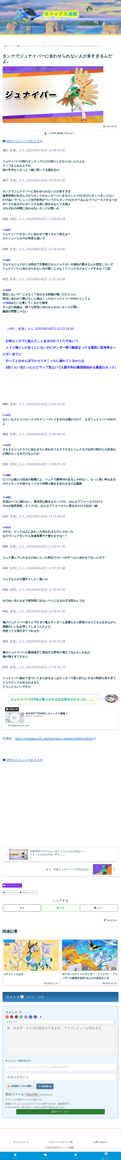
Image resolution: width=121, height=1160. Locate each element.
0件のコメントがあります (24, 141)
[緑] (21, 1017)
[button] (99, 907)
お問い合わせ (100, 1142)
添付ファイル (15, 1094)
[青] (30, 1017)
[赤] (11, 1017)
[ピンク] (26, 1017)
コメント (13, 1012)
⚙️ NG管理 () (45, 1086)
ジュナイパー (11, 892)
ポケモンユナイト (13, 885)
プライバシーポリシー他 (60, 1142)
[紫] (35, 1017)
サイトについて (21, 1142)
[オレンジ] (7, 1017)
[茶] (16, 1017)
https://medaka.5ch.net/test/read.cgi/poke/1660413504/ (54, 738)
